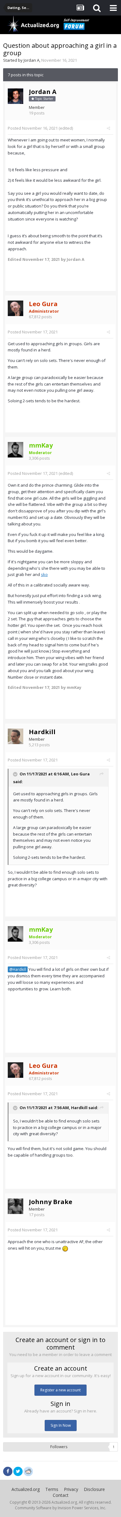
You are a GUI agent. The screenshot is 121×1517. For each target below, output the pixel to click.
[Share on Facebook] (7, 1471)
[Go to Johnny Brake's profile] (15, 1206)
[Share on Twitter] (18, 1471)
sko (44, 574)
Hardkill (42, 732)
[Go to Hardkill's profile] (15, 736)
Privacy (71, 1489)
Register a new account (60, 1390)
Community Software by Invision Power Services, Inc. (60, 1507)
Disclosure (94, 1489)
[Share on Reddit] (28, 1470)
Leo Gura (80, 774)
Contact (61, 1495)
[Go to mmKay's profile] (15, 449)
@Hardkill (17, 969)
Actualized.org (25, 1489)
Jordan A (31, 60)
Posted (33, 128)
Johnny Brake (50, 1202)
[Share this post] (108, 128)
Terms (51, 1489)
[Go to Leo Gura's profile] (15, 308)
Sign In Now (61, 1425)
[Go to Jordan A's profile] (15, 96)
